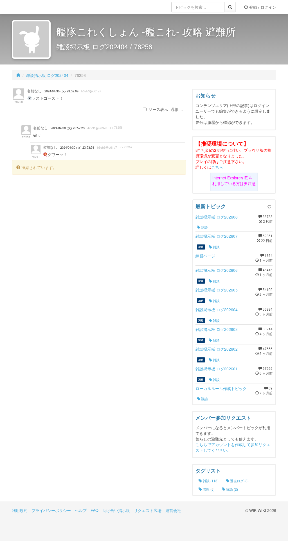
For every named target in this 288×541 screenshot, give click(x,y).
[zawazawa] (34, 7)
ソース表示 (158, 109)
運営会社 (173, 510)
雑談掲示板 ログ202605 (216, 290)
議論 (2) (231, 489)
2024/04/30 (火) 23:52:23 (68, 128)
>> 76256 (116, 128)
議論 (204, 398)
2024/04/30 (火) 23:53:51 (77, 147)
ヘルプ (81, 510)
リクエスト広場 (147, 510)
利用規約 (20, 510)
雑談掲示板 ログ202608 (216, 217)
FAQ (94, 510)
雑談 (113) (210, 480)
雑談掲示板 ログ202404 (47, 75)
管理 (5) (208, 489)
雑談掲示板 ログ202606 (216, 270)
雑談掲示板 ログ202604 (216, 309)
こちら (217, 167)
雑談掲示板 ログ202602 (216, 349)
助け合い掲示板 (116, 510)
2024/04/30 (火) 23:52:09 (61, 91)
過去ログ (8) (239, 480)
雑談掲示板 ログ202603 (216, 329)
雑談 (204, 227)
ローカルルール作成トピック (221, 388)
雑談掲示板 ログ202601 (216, 368)
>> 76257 (126, 147)
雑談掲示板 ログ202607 (216, 236)
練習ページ (205, 256)
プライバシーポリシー (51, 510)
